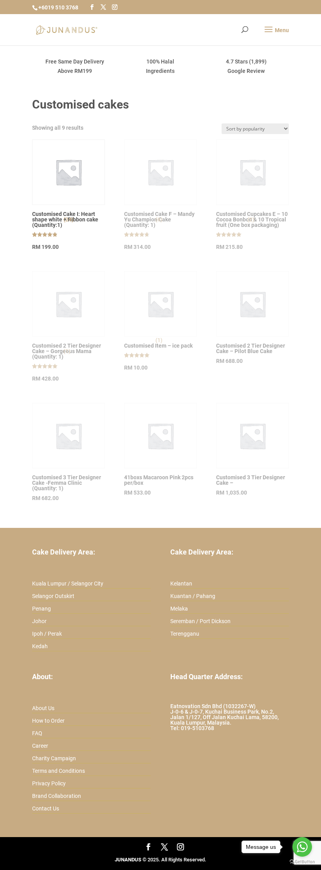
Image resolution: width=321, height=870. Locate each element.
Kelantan (181, 583)
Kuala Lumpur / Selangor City (67, 583)
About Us (43, 708)
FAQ (37, 733)
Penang (41, 608)
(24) (68, 219)
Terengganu (184, 634)
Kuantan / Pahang (192, 596)
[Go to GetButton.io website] (302, 862)
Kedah (40, 646)
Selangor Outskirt (53, 596)
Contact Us (45, 808)
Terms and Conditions (58, 771)
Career (40, 746)
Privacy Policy (49, 783)
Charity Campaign (54, 758)
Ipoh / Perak (47, 634)
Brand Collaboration (56, 796)
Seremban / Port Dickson (200, 621)
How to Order (48, 721)
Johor (39, 621)
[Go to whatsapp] (302, 847)
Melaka (179, 608)
